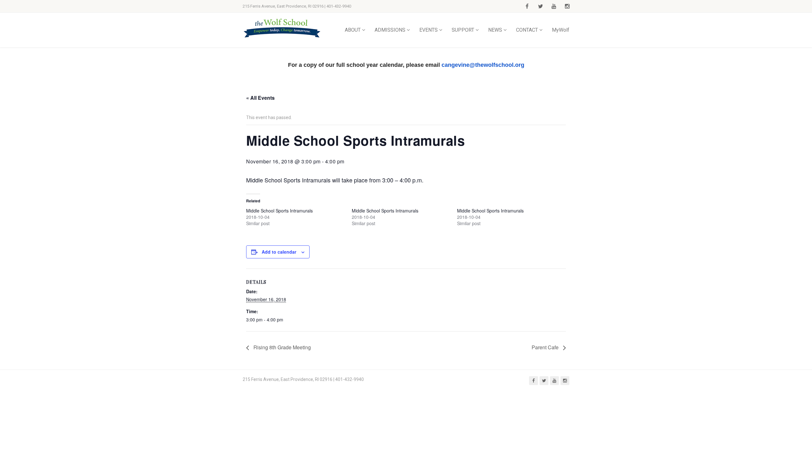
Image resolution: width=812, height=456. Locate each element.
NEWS (495, 30)
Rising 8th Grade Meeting (281, 347)
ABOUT (353, 30)
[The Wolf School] (282, 28)
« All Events (260, 97)
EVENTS (428, 30)
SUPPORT (463, 30)
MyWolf (560, 30)
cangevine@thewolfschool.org (483, 65)
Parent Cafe (546, 347)
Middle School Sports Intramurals (279, 210)
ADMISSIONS (390, 30)
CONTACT (527, 30)
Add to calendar (279, 252)
